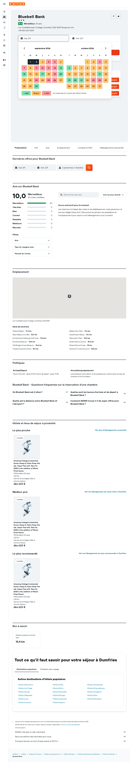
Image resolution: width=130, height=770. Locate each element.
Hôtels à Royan (24, 692)
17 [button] (42, 74)
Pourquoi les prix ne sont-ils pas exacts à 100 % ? (36, 741)
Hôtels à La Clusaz (25, 688)
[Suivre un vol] (4, 40)
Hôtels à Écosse (69, 754)
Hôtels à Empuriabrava (96, 688)
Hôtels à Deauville (60, 699)
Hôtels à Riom (58, 688)
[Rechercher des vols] (4, 11)
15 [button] (30, 74)
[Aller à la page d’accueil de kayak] (17, 3)
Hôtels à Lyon (23, 699)
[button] (4, 4)
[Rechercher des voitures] (4, 22)
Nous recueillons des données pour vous (33, 736)
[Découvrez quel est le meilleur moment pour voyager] (4, 45)
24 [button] (42, 80)
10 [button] (43, 68)
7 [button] (24, 68)
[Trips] (4, 52)
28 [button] (24, 86)
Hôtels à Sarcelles (60, 692)
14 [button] (24, 74)
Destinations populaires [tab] (26, 669)
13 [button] (61, 68)
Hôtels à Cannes (24, 702)
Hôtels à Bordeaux (94, 699)
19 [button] (55, 74)
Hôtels (23, 754)
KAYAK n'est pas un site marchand (30, 732)
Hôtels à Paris (58, 685)
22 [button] (30, 80)
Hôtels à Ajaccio (59, 702)
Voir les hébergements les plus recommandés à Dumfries (102, 553)
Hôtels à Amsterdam (95, 685)
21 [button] (24, 80)
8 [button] (30, 68)
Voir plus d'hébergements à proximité (110, 430)
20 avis (39, 23)
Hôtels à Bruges (59, 695)
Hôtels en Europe (35, 754)
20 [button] (61, 74)
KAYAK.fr (15, 754)
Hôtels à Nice (92, 695)
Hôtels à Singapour (94, 692)
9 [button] (36, 68)
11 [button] (48, 68)
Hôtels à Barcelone (25, 685)
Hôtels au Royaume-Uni (52, 754)
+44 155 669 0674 (26, 30)
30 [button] (36, 86)
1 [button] (30, 62)
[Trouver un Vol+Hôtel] (4, 27)
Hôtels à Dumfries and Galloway (89, 754)
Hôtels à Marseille (25, 695)
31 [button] (100, 86)
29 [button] (30, 86)
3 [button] (42, 62)
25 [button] (48, 80)
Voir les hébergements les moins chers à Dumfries (105, 492)
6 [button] (60, 62)
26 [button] (55, 80)
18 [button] (49, 74)
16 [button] (36, 74)
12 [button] (55, 68)
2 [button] (36, 62)
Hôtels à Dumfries (109, 754)
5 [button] (54, 62)
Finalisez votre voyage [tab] (49, 669)
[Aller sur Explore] (4, 34)
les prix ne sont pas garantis (70, 724)
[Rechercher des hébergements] (4, 17)
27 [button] (61, 80)
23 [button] (36, 80)
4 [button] (48, 62)
